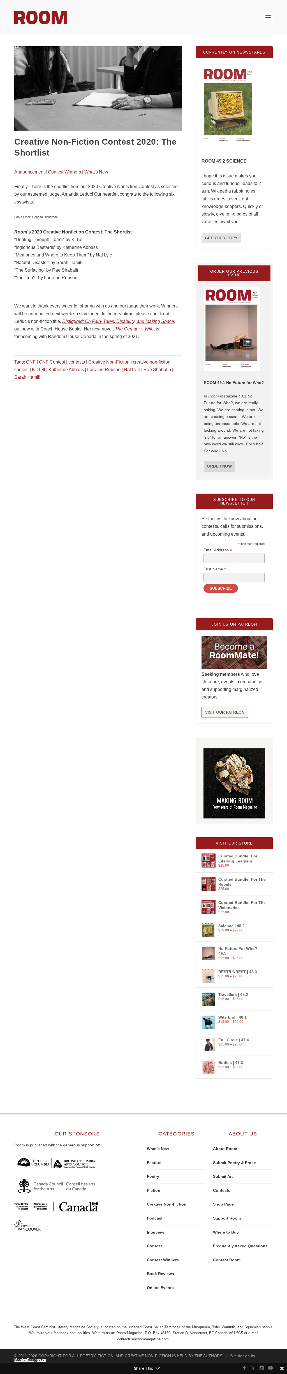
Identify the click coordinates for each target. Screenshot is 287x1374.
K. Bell (38, 369)
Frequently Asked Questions (240, 1246)
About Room (225, 1148)
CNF (31, 362)
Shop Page (223, 1204)
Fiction (153, 1190)
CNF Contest (52, 362)
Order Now (219, 466)
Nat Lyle (132, 369)
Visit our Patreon (224, 712)
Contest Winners (64, 172)
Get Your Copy (221, 238)
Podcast (155, 1218)
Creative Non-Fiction (108, 362)
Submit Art (223, 1176)
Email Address (217, 550)
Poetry (153, 1176)
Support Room (227, 1218)
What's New (96, 172)
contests (76, 362)
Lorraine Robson (104, 369)
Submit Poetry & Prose (234, 1162)
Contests (221, 1190)
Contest (154, 1246)
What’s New (158, 1148)
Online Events (160, 1287)
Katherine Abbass (66, 369)
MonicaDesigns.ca (30, 1360)
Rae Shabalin (157, 369)
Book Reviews (160, 1273)
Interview (155, 1232)
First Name (214, 569)
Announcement (29, 172)
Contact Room (226, 1260)
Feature (154, 1162)
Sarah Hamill (27, 377)
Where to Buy (226, 1232)
